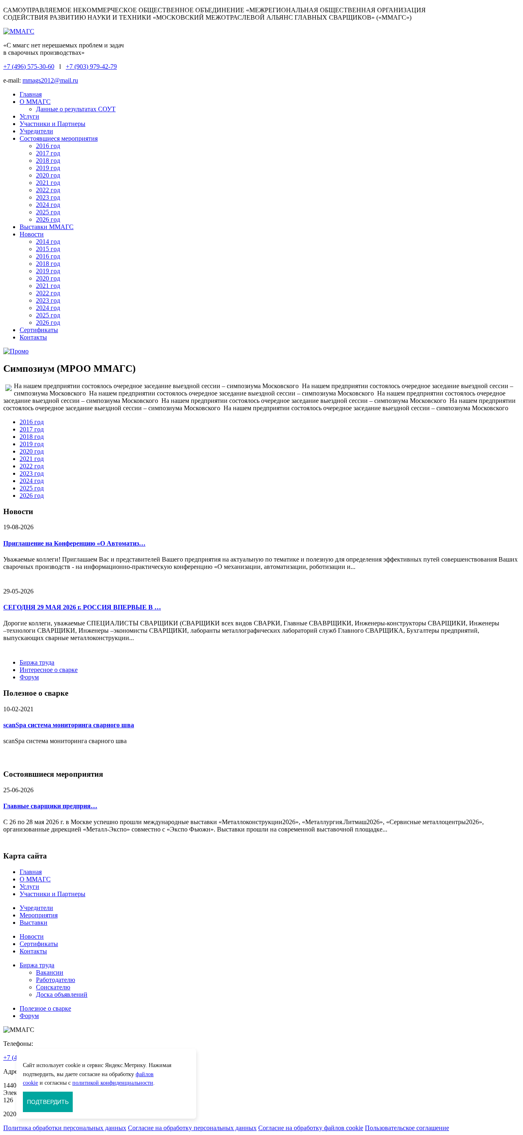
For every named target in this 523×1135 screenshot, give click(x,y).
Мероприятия (39, 915)
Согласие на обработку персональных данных (192, 1127)
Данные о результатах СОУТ (76, 109)
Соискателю (53, 987)
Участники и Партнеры (52, 123)
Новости (32, 234)
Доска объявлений (61, 994)
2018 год (48, 160)
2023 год (48, 197)
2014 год (48, 241)
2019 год (48, 167)
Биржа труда (37, 662)
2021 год (48, 182)
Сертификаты (39, 329)
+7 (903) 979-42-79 (91, 66)
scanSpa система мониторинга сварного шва (68, 724)
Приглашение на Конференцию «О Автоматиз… (74, 543)
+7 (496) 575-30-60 (28, 66)
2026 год (48, 219)
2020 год (48, 175)
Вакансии (49, 972)
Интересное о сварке (49, 669)
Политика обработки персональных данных (64, 1127)
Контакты (33, 337)
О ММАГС (35, 101)
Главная (31, 94)
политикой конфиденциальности (112, 1082)
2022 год (48, 190)
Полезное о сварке (45, 1008)
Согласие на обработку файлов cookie (310, 1127)
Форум (29, 677)
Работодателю (55, 979)
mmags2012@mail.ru (50, 80)
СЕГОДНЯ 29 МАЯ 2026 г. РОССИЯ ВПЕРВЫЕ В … (82, 607)
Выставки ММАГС (47, 226)
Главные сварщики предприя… (50, 805)
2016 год (48, 145)
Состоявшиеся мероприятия (59, 138)
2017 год (48, 153)
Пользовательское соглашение (407, 1127)
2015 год (48, 248)
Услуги (29, 116)
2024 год (48, 204)
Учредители (36, 131)
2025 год (48, 212)
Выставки (33, 922)
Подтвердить (48, 1102)
